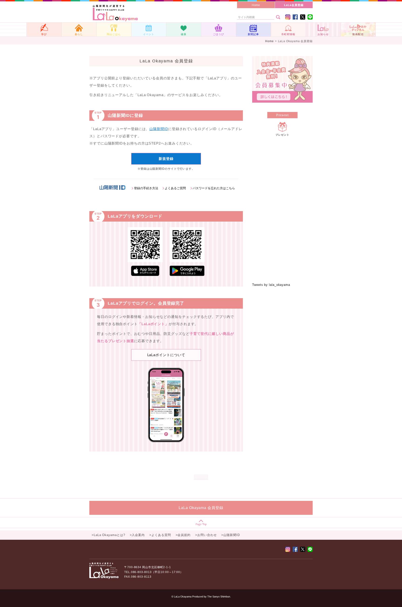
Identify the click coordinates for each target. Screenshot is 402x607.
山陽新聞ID (158, 129)
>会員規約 (183, 535)
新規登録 (166, 159)
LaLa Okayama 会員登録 (201, 508)
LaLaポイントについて (166, 355)
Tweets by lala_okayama (271, 285)
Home (256, 5)
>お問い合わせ (206, 535)
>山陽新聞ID (230, 535)
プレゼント (282, 134)
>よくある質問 (160, 535)
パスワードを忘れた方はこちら (214, 188)
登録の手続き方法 (146, 188)
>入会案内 (137, 535)
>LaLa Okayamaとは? (108, 535)
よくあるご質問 (175, 188)
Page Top (201, 524)
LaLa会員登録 (293, 5)
